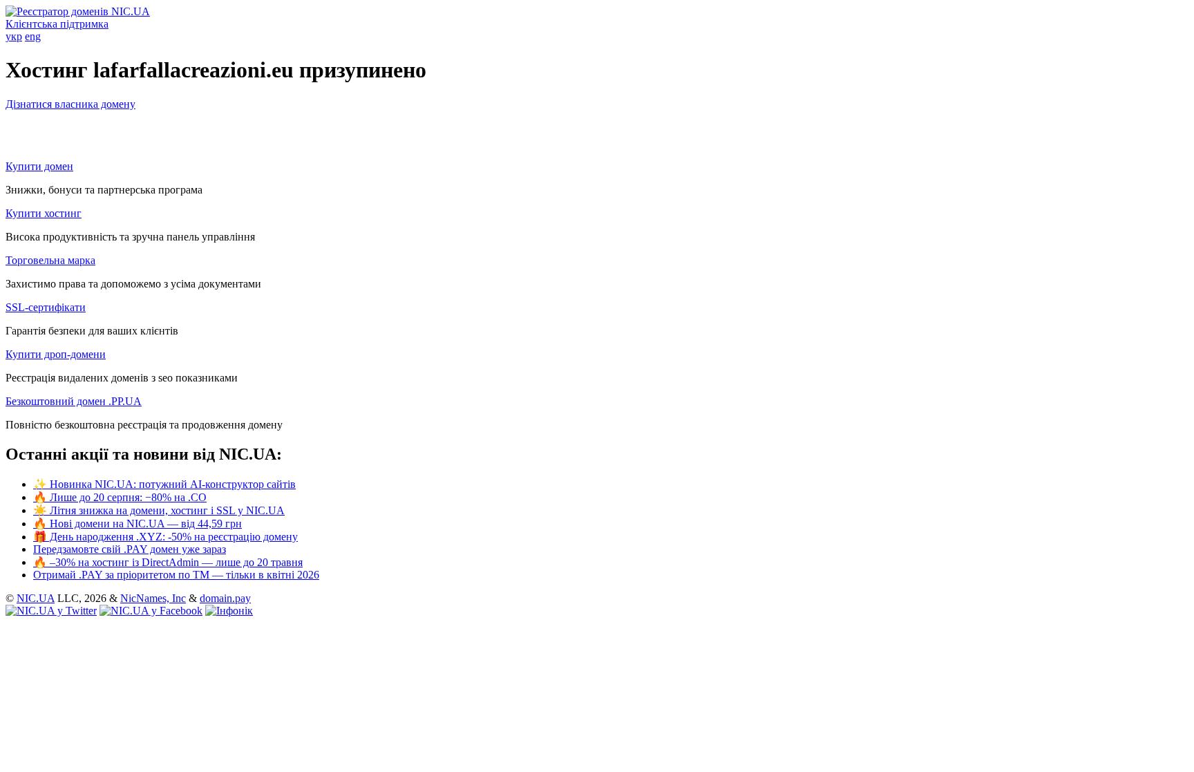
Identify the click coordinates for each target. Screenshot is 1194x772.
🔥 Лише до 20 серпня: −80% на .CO (120, 497)
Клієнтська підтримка (57, 24)
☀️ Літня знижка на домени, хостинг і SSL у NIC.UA (159, 510)
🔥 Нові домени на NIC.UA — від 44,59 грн (137, 523)
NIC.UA (36, 598)
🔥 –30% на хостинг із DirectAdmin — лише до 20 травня (168, 562)
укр (14, 36)
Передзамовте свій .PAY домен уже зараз (129, 549)
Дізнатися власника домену (70, 104)
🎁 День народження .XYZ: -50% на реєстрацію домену (165, 537)
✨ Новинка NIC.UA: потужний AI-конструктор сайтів (164, 484)
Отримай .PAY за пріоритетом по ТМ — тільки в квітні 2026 (176, 575)
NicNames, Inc (153, 598)
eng (33, 36)
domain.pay (225, 598)
